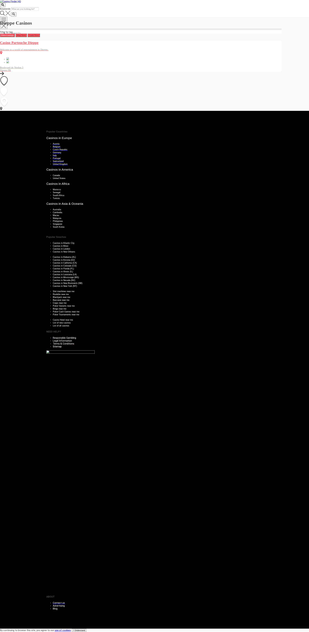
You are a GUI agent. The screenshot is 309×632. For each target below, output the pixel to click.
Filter (7, 35)
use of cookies (63, 630)
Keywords (5, 8)
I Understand (79, 630)
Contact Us (15, 33)
